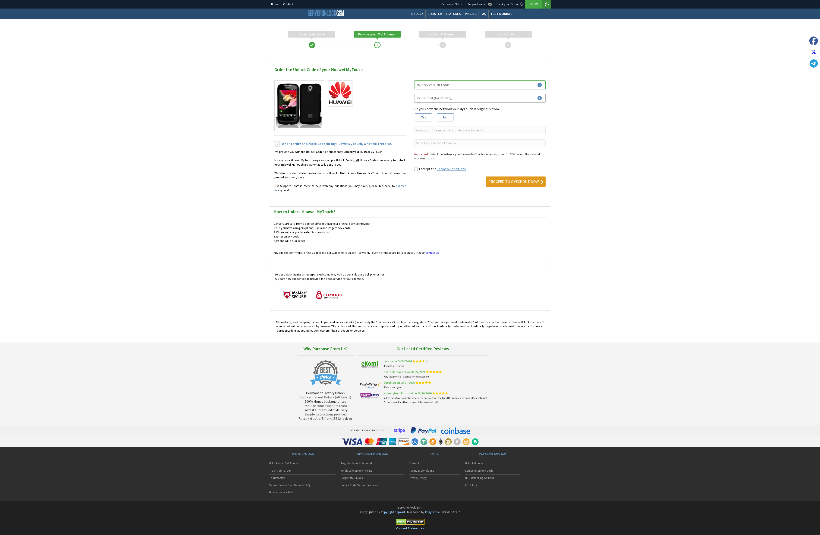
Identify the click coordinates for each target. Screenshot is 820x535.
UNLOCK (417, 14)
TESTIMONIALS (501, 14)
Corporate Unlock (352, 478)
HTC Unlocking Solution (480, 478)
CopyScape (432, 512)
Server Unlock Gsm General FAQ (289, 485)
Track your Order (280, 471)
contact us (432, 253)
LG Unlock (471, 485)
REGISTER (435, 14)
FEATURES (453, 14)
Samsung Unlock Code (479, 471)
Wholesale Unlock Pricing (356, 471)
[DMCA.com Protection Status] (410, 522)
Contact (288, 4)
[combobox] (479, 130)
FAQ (483, 14)
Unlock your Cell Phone (283, 463)
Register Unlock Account (356, 463)
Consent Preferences (410, 528)
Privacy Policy (418, 478)
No (445, 117)
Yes (423, 117)
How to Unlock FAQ (281, 492)
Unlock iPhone (474, 463)
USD (450, 4)
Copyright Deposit (393, 512)
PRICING (471, 14)
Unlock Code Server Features (359, 485)
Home (275, 4)
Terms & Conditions (451, 169)
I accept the (442, 169)
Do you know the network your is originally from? (457, 109)
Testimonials (277, 478)
